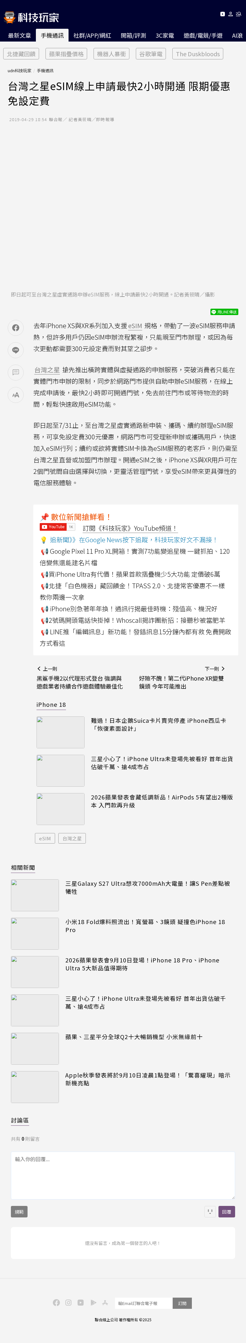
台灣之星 (72, 838)
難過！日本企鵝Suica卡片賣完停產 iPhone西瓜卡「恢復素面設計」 (158, 724)
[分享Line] (16, 350)
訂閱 (182, 1303)
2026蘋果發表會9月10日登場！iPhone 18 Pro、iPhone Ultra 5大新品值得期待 (142, 964)
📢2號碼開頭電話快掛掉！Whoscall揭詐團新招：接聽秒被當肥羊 (133, 620)
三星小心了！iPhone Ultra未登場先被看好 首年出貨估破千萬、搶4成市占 (162, 763)
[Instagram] (67, 1302)
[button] (231, 15)
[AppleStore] (104, 1302)
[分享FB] (16, 328)
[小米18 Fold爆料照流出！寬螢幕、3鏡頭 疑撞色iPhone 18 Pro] (35, 934)
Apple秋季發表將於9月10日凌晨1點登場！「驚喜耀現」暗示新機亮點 (148, 1079)
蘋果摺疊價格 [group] (66, 54)
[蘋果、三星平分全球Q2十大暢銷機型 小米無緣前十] (35, 1049)
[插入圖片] (210, 1211)
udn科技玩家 (19, 70)
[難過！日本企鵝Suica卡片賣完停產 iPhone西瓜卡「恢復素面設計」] (61, 732)
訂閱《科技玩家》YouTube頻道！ (130, 528)
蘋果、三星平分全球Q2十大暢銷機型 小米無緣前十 (134, 1037)
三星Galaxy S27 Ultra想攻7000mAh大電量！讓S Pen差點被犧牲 (147, 887)
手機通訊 (52, 35)
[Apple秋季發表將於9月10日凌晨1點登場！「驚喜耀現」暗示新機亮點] (35, 1087)
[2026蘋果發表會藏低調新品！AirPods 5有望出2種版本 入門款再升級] (61, 809)
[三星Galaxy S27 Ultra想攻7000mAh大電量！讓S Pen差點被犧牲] (35, 895)
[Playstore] (91, 1302)
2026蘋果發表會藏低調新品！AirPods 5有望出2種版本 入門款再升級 (162, 801)
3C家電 (165, 35)
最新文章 (19, 35)
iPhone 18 (51, 704)
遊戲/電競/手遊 (203, 35)
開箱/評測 (133, 35)
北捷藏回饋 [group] (21, 54)
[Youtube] (222, 15)
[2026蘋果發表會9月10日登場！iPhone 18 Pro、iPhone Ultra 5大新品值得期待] (35, 972)
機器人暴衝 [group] (111, 54)
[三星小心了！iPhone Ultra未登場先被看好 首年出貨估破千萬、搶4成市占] (61, 771)
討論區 (20, 1120)
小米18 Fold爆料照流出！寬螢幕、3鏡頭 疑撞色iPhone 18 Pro (145, 926)
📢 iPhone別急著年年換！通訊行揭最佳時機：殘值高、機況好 (129, 608)
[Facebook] (55, 1302)
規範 (19, 1211)
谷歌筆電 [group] (150, 54)
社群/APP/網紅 (92, 35)
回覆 (226, 1211)
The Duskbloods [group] (198, 54)
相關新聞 (23, 867)
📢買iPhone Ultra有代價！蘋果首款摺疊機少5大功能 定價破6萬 (130, 574)
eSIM (45, 838)
